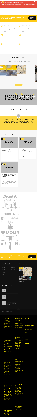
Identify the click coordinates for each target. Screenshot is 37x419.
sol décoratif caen (19, 342)
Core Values (13, 270)
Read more (4, 160)
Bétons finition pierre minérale (26, 68)
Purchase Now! (32, 258)
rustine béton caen (19, 358)
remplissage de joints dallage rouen (7, 400)
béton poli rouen (7, 352)
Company (6, 314)
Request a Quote (32, 18)
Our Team (4, 274)
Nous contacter (16, 314)
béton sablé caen (18, 328)
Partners (4, 272)
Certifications (13, 269)
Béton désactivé (28, 336)
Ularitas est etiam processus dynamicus (11, 292)
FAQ (11, 272)
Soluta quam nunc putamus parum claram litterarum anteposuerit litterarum (9, 177)
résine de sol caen (19, 320)
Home (3, 314)
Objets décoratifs (8, 70)
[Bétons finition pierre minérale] (25, 71)
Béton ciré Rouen (7, 320)
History (4, 270)
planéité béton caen (19, 374)
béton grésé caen (18, 333)
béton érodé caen (19, 337)
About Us (4, 269)
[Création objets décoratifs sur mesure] (7, 72)
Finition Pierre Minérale (26, 69)
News (10, 314)
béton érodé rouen (8, 354)
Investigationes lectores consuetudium (10, 298)
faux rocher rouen (8, 362)
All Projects (18, 84)
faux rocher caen (19, 403)
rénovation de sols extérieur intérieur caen (19, 380)
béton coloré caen (19, 326)
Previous (2, 124)
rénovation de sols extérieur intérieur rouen (8, 397)
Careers (12, 274)
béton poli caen (18, 335)
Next (35, 124)
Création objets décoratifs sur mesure (8, 69)
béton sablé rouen (8, 348)
